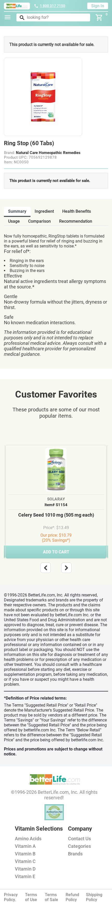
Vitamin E (25, 876)
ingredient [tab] (44, 211)
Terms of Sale (51, 897)
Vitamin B (25, 853)
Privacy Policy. (11, 897)
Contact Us (79, 838)
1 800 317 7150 (52, 6)
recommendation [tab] (75, 221)
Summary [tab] (17, 211)
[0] (99, 17)
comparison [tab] (39, 221)
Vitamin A (25, 846)
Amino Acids (28, 838)
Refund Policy (72, 897)
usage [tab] (14, 221)
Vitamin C (25, 861)
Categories (79, 846)
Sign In (97, 5)
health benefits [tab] (76, 211)
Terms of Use (31, 897)
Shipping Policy (94, 897)
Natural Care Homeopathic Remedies (48, 152)
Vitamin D (25, 869)
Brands (75, 853)
